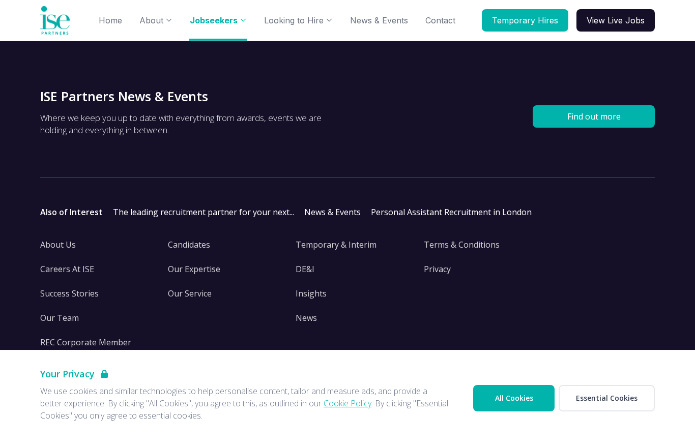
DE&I (305, 269)
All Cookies (514, 398)
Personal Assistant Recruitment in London (451, 212)
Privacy (437, 269)
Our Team (59, 317)
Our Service (190, 293)
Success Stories (69, 293)
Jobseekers (214, 20)
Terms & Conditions (462, 244)
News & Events (379, 20)
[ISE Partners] (57, 20)
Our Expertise (194, 269)
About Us (58, 244)
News (306, 317)
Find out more (594, 116)
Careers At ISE (67, 269)
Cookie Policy (347, 403)
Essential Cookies (607, 398)
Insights (311, 293)
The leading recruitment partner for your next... (203, 212)
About (151, 20)
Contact (440, 20)
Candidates (189, 244)
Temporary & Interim (336, 244)
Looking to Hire (294, 20)
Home (110, 20)
